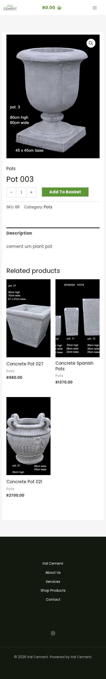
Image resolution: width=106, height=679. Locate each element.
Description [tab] (19, 233)
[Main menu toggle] (94, 7)
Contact (53, 599)
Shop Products (53, 590)
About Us (53, 572)
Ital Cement (53, 563)
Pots (11, 169)
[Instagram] (53, 633)
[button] (91, 43)
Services (53, 581)
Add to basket (65, 192)
